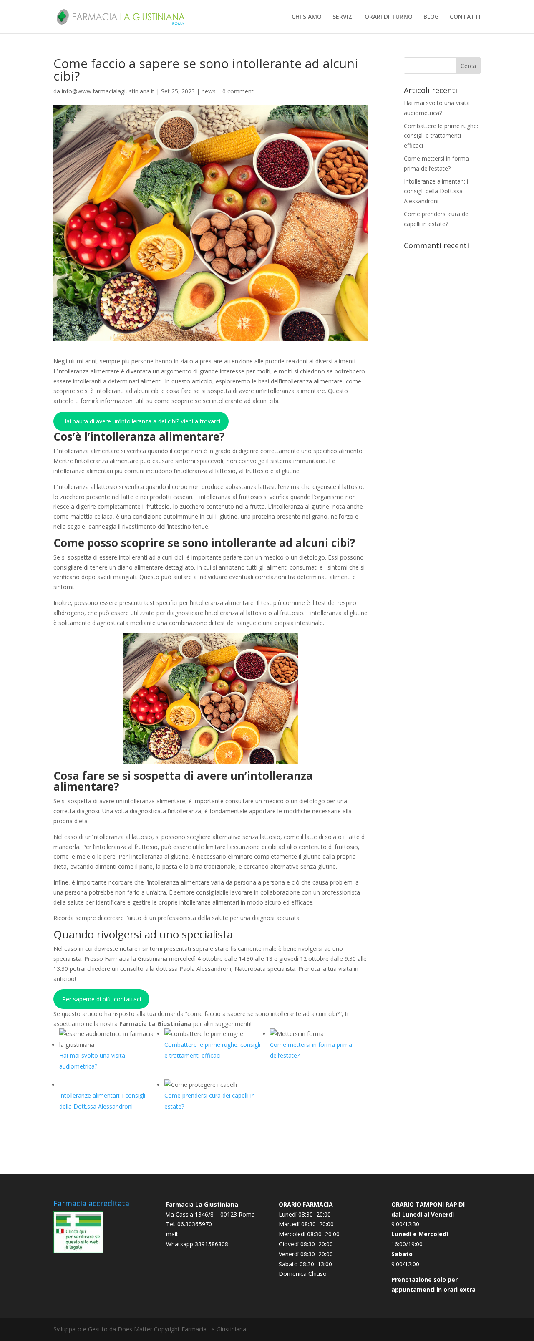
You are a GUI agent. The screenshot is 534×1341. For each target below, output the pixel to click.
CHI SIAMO (307, 17)
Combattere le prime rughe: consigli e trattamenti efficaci (441, 136)
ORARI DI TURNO (389, 17)
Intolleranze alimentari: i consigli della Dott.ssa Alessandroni (436, 191)
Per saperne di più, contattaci (101, 999)
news (209, 91)
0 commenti (238, 91)
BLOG (431, 17)
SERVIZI (343, 17)
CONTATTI (465, 17)
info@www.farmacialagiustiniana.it (108, 91)
